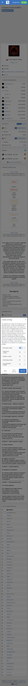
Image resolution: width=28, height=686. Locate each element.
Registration (16, 2)
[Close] (26, 320)
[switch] (21, 352)
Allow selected (14, 370)
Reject (5, 371)
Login (24, 2)
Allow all (23, 371)
